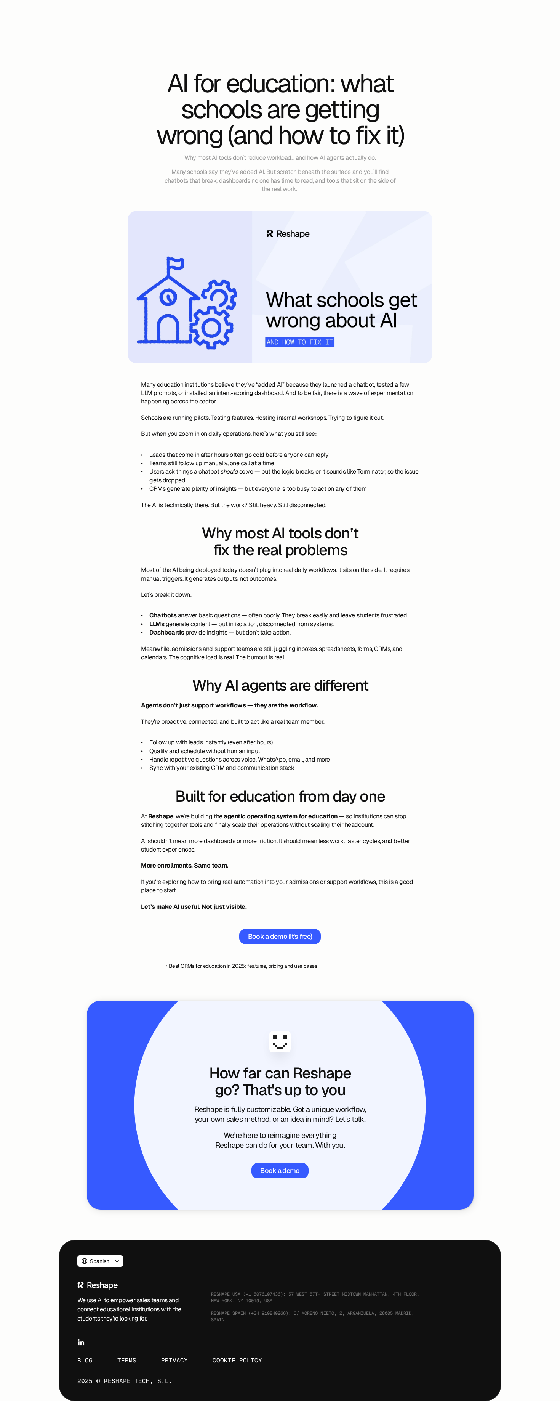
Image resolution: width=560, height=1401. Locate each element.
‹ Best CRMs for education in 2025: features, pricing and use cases (241, 965)
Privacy (174, 1360)
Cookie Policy (237, 1360)
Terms (126, 1360)
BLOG (85, 1360)
